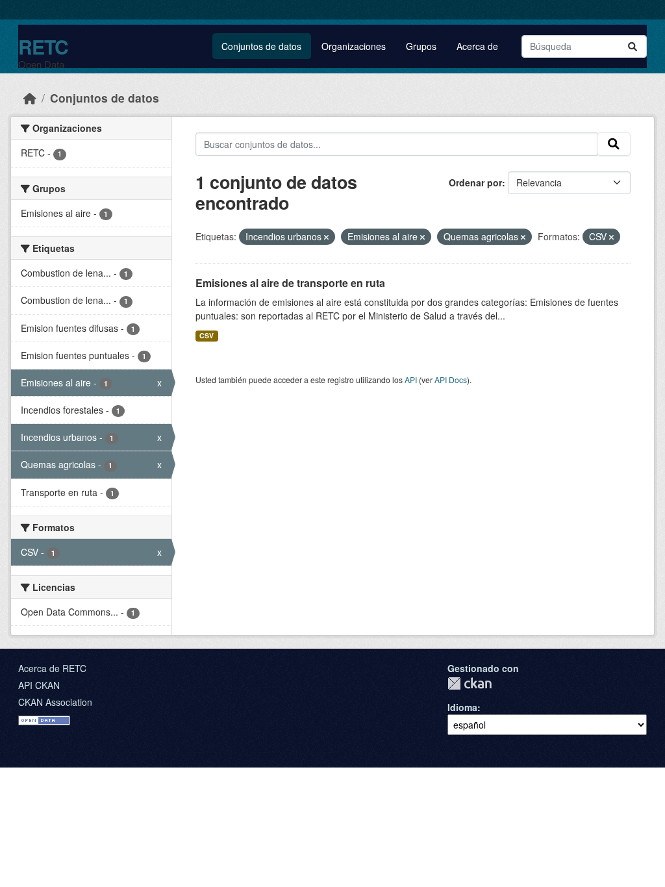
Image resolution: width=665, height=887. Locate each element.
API (411, 379)
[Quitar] (326, 237)
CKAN (469, 683)
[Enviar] (633, 46)
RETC (43, 46)
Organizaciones (353, 46)
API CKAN (39, 685)
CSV (206, 335)
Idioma (462, 707)
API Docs (450, 379)
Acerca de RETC (52, 668)
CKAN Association (55, 701)
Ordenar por (475, 182)
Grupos (421, 46)
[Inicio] (29, 98)
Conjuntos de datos (261, 46)
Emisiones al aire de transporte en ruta (290, 282)
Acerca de (477, 46)
